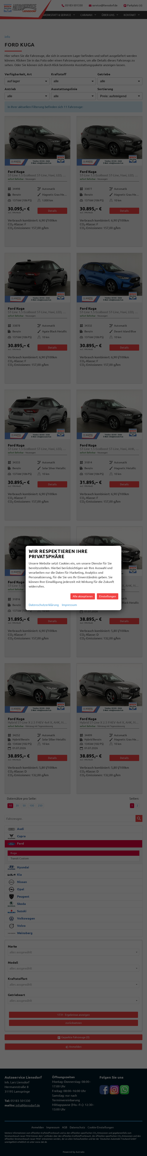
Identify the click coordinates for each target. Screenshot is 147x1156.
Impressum (69, 605)
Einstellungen (107, 596)
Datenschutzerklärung (44, 605)
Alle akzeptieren (83, 596)
